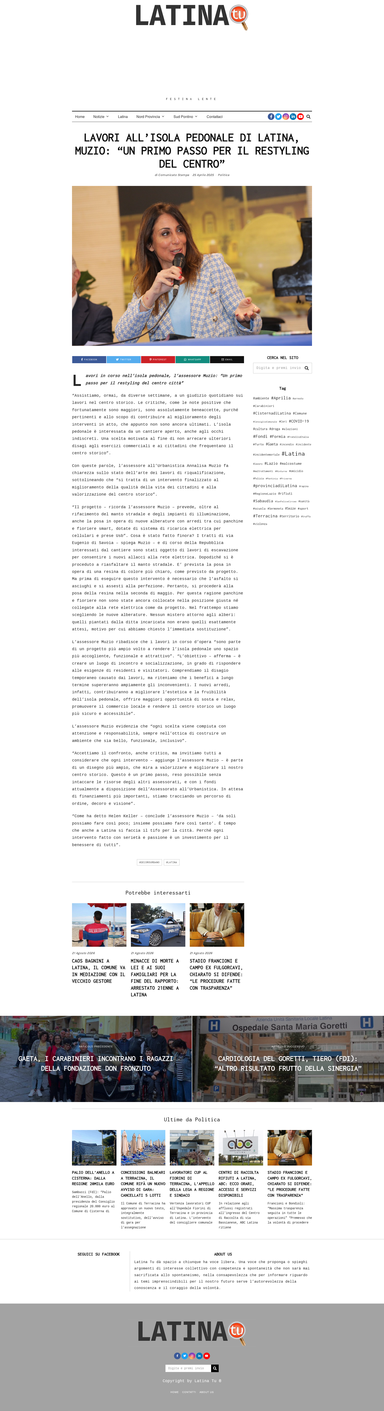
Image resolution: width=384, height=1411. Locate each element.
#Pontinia (272, 478)
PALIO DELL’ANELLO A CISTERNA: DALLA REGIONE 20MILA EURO (93, 1178)
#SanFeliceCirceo (285, 501)
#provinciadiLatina (275, 485)
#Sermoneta (275, 508)
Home (80, 116)
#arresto (298, 398)
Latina (123, 116)
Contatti (189, 1392)
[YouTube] (300, 116)
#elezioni (290, 429)
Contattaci (215, 116)
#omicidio (296, 471)
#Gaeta (272, 444)
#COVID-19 (299, 421)
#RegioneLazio (264, 493)
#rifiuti (285, 493)
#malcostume (291, 463)
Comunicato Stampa (173, 175)
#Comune (300, 413)
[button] (306, 368)
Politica (223, 175)
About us (207, 1392)
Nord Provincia (148, 116)
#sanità (303, 501)
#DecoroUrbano (149, 862)
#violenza (260, 524)
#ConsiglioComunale (265, 422)
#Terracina (265, 515)
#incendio (287, 444)
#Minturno (281, 471)
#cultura (260, 429)
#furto (258, 444)
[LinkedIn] (293, 116)
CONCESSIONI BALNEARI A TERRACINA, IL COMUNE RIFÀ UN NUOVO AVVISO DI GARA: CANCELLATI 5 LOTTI (143, 1184)
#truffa (305, 516)
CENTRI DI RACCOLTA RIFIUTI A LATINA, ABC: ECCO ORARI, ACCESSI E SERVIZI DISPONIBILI (239, 1184)
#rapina (303, 486)
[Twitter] (278, 116)
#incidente (303, 444)
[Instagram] (285, 116)
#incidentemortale (266, 454)
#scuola (259, 508)
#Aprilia (281, 397)
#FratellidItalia (298, 437)
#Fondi (260, 436)
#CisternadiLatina (272, 413)
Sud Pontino (183, 116)
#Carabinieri (263, 406)
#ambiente (261, 398)
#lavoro (257, 463)
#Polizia (258, 478)
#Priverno (286, 478)
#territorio (289, 516)
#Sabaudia (263, 501)
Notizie (98, 116)
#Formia (277, 436)
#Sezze (290, 508)
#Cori (283, 421)
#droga (274, 429)
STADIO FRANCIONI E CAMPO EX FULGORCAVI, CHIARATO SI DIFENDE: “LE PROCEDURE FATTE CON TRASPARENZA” (216, 974)
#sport (303, 508)
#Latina (171, 862)
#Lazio (271, 463)
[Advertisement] (192, 64)
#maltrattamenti (263, 471)
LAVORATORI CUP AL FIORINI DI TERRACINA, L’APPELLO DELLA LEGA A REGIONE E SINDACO (192, 1184)
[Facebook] (271, 116)
